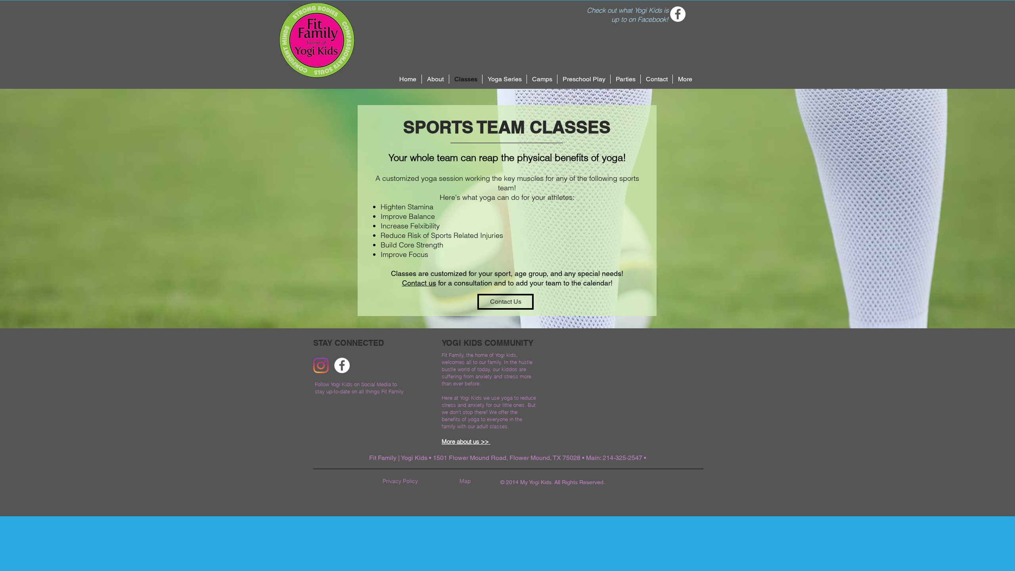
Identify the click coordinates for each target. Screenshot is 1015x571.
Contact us (419, 283)
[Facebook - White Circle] (678, 14)
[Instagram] (321, 365)
